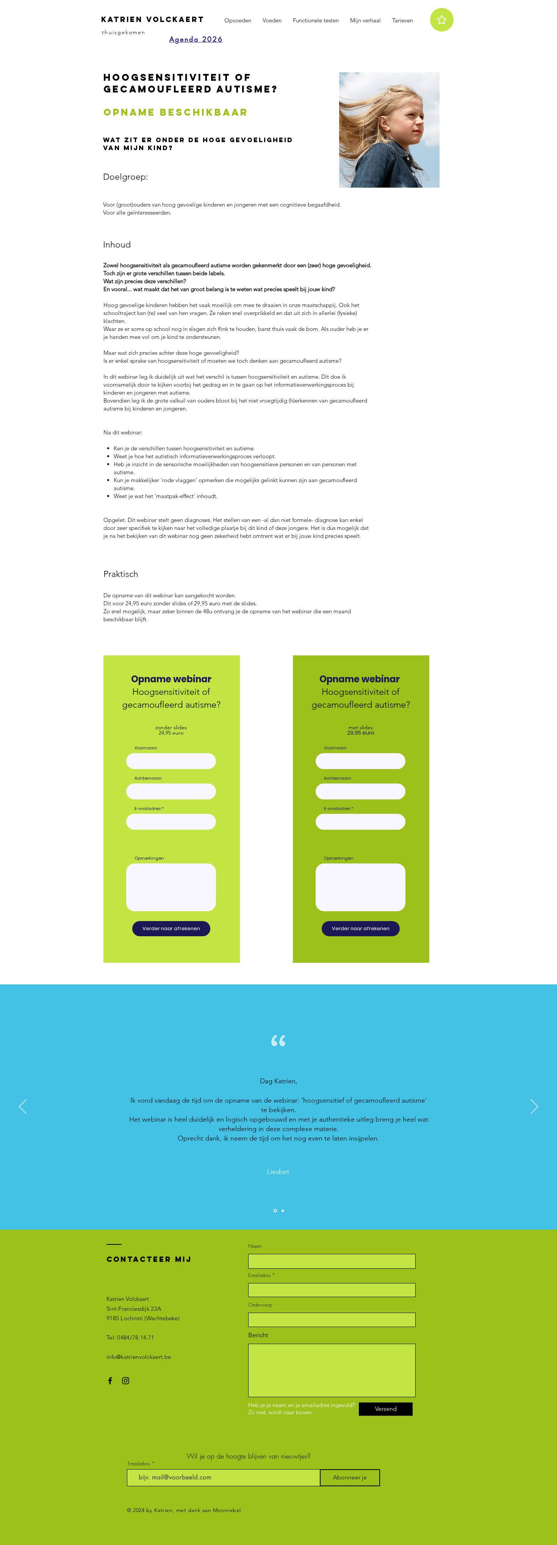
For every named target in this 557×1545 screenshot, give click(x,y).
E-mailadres (148, 809)
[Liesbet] (275, 1211)
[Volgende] (534, 1107)
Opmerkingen (149, 858)
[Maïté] (282, 1211)
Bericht (258, 1335)
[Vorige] (23, 1107)
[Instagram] (125, 1380)
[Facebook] (110, 1380)
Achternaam (148, 778)
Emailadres (259, 1275)
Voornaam (146, 748)
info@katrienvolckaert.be (138, 1356)
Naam (254, 1246)
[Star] (442, 19)
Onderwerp (260, 1304)
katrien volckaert (153, 19)
